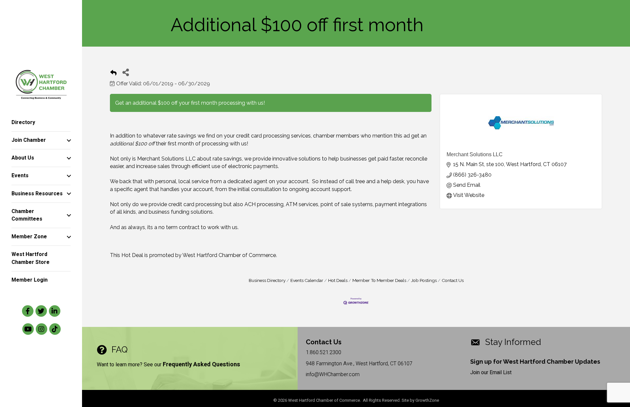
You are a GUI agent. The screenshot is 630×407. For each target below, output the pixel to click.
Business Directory (267, 280)
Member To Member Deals (379, 280)
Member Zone (29, 237)
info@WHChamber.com (333, 374)
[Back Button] (113, 74)
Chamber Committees (26, 215)
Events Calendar (306, 280)
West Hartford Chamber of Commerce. (229, 255)
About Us (22, 158)
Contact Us (453, 280)
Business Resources (37, 194)
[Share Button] (125, 72)
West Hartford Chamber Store (30, 258)
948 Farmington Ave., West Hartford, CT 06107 (359, 364)
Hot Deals (337, 280)
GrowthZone (427, 400)
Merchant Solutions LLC (475, 154)
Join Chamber (28, 140)
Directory (23, 122)
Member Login (29, 280)
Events (20, 176)
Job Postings (424, 280)
